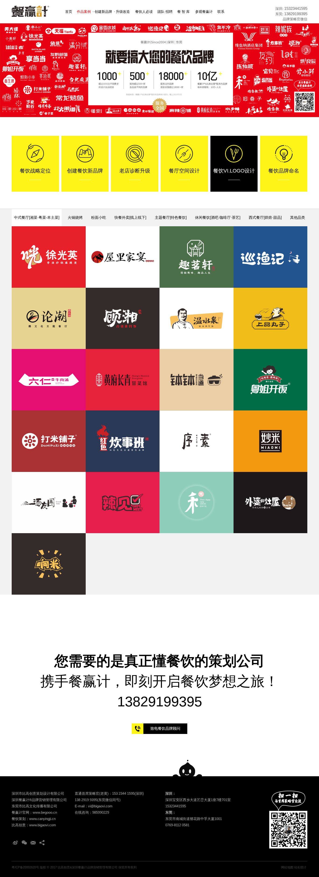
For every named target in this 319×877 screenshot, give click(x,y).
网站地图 (287, 867)
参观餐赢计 (204, 12)
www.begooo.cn (45, 812)
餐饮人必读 (144, 12)
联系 (220, 12)
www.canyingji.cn (42, 819)
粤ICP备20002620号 (25, 867)
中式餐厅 (36, 217)
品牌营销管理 (42, 800)
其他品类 (297, 217)
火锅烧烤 (75, 217)
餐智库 (184, 12)
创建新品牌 (103, 12)
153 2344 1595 (123, 793)
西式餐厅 (265, 217)
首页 (68, 12)
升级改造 (123, 12)
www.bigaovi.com (42, 825)
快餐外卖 (130, 217)
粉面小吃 (98, 217)
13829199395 (295, 14)
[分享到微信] (24, 842)
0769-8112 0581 (177, 825)
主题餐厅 (171, 217)
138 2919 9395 (86, 800)
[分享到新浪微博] (15, 842)
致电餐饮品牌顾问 (165, 728)
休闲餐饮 (217, 217)
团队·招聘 (165, 12)
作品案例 (84, 12)
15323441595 (295, 8)
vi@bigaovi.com (100, 806)
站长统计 (300, 867)
